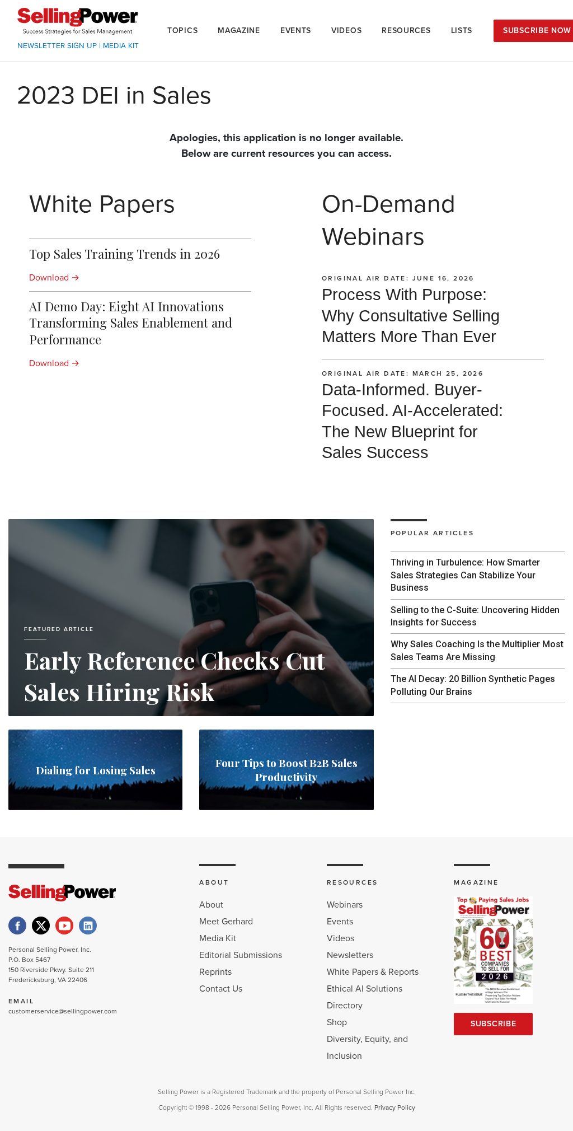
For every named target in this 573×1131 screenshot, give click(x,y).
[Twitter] (41, 925)
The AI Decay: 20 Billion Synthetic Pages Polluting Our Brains (473, 685)
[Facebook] (17, 925)
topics (182, 30)
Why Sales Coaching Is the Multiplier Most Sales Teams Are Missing (477, 650)
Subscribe (493, 1024)
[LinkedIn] (88, 925)
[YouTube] (64, 925)
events (295, 30)
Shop (337, 1022)
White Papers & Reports (373, 972)
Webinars (345, 904)
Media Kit (217, 938)
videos (346, 30)
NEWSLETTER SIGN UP (57, 45)
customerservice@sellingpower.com (62, 1011)
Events (340, 921)
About (211, 904)
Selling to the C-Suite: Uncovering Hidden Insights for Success (475, 616)
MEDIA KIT (121, 45)
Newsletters (350, 955)
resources (406, 30)
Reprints (215, 972)
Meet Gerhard (226, 921)
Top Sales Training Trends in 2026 (124, 253)
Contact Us (220, 988)
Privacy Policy (394, 1107)
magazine (239, 30)
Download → (54, 277)
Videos (340, 938)
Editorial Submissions (240, 955)
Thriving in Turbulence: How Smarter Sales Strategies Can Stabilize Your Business (465, 575)
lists (462, 30)
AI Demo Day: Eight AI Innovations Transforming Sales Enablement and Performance (130, 322)
